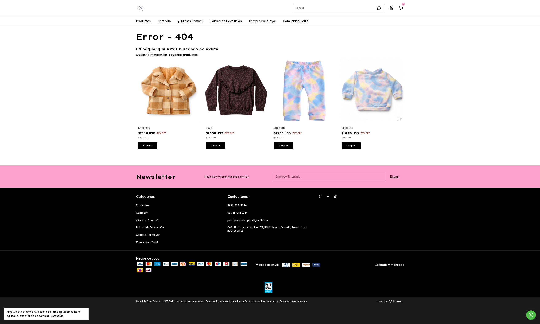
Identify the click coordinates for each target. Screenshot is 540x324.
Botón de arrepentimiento (293, 301)
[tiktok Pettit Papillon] (335, 196)
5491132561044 (237, 205)
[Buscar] (378, 8)
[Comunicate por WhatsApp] (531, 315)
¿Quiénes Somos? (190, 21)
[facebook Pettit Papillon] (328, 196)
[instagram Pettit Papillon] (320, 196)
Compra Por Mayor (262, 21)
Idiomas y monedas (389, 265)
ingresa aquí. (268, 301)
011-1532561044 (237, 212)
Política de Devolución (226, 21)
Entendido (57, 315)
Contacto (164, 21)
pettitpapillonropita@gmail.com (247, 220)
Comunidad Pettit (295, 21)
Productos (143, 21)
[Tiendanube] (391, 302)
